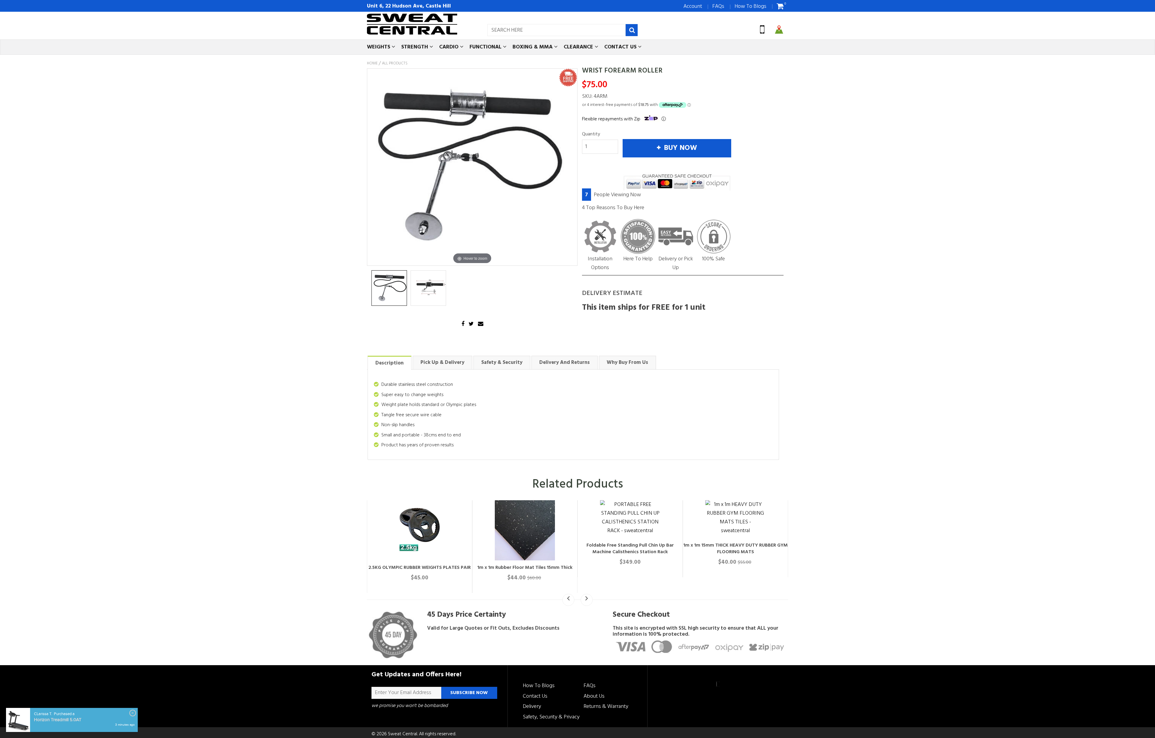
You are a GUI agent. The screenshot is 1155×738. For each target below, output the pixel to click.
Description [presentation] (389, 363)
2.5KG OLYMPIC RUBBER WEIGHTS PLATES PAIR (419, 568)
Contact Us (535, 696)
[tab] (389, 362)
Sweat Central (402, 734)
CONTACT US (621, 47)
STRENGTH (415, 47)
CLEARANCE (579, 47)
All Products (395, 63)
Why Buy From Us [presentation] (627, 362)
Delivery (532, 706)
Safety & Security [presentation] (501, 362)
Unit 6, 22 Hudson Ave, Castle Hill (409, 6)
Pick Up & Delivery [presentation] (442, 362)
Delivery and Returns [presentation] (564, 362)
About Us (594, 696)
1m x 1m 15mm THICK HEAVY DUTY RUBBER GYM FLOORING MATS (735, 548)
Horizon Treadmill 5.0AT (58, 719)
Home (372, 63)
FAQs (718, 6)
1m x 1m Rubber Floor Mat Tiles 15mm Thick (524, 568)
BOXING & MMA (533, 47)
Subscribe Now (469, 693)
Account (692, 6)
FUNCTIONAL (486, 47)
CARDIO (449, 47)
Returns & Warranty (606, 706)
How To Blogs (750, 6)
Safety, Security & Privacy (551, 717)
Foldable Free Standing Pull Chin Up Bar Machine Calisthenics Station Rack (630, 548)
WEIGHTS (379, 47)
